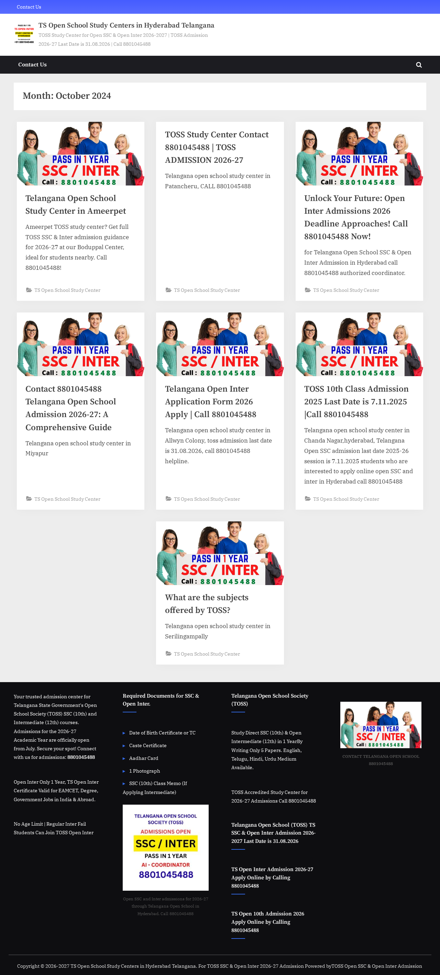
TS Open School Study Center (67, 290)
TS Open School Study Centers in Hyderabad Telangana (126, 25)
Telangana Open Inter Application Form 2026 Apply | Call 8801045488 (210, 402)
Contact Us (29, 6)
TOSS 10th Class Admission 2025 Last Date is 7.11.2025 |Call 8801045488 (356, 402)
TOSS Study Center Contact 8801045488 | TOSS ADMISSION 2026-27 (216, 147)
